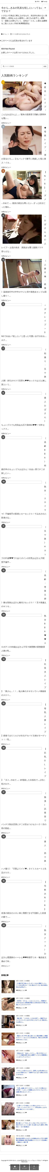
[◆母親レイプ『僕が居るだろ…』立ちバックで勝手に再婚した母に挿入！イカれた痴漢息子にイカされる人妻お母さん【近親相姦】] (22, 140)
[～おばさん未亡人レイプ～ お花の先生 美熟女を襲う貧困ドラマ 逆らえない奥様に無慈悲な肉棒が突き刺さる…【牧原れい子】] (22, 229)
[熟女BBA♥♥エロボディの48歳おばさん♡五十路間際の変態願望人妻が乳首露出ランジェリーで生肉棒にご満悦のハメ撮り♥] (22, 628)
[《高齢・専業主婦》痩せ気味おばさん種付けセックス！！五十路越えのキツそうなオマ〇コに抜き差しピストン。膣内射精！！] (22, 584)
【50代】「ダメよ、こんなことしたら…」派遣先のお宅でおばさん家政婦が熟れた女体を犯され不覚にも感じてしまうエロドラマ (32, 1002)
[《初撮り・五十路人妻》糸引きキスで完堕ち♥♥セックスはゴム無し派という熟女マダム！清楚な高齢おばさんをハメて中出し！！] (22, 362)
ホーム (5, 34)
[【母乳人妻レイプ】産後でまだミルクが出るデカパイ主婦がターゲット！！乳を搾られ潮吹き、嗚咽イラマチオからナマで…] (22, 717)
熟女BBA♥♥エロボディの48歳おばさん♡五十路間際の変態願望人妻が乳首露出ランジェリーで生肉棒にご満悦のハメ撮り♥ (32, 1140)
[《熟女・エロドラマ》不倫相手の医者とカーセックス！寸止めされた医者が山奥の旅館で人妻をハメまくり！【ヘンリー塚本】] (22, 495)
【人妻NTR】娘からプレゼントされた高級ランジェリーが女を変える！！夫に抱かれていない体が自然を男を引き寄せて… (32, 985)
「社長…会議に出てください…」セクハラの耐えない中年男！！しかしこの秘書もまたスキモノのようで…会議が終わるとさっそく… (31, 1090)
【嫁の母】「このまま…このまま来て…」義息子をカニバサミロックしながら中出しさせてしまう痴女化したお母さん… (32, 1020)
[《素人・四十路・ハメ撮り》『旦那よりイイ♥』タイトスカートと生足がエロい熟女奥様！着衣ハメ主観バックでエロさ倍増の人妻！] (22, 850)
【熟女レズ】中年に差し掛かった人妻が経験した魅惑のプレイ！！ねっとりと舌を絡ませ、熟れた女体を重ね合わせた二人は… (32, 1037)
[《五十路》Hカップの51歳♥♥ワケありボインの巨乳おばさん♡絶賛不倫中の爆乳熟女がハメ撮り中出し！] (22, 540)
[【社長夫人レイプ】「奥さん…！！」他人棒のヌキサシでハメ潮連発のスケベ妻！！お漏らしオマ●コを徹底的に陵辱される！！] (22, 673)
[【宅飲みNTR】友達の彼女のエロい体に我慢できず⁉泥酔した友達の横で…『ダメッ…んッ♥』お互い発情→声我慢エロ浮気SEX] (22, 894)
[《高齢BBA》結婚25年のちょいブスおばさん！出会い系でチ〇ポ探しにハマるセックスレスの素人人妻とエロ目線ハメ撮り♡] (22, 451)
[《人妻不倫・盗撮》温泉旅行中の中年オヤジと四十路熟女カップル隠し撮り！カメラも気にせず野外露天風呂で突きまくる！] (22, 273)
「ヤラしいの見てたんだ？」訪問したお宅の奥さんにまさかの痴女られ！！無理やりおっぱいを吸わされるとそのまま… (32, 1072)
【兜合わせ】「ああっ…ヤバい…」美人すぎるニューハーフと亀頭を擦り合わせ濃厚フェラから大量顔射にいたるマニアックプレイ (32, 1055)
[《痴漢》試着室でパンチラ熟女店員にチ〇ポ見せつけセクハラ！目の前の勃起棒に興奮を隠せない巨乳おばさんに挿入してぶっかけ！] (22, 806)
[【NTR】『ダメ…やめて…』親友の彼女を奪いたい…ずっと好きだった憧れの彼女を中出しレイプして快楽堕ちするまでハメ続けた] (22, 185)
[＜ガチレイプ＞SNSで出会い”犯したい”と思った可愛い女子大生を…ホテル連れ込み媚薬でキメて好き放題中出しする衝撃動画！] (22, 318)
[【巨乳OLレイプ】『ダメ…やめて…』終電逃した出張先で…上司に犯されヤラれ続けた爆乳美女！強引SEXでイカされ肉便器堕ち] (22, 761)
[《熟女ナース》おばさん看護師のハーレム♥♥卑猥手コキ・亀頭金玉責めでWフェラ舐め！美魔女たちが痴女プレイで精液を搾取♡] (22, 939)
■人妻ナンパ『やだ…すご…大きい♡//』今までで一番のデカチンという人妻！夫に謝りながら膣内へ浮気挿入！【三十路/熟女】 (32, 1125)
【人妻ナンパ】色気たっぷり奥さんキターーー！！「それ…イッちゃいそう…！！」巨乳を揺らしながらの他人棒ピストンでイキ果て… (31, 1107)
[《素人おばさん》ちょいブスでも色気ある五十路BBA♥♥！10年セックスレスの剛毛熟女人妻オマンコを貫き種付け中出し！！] (22, 406)
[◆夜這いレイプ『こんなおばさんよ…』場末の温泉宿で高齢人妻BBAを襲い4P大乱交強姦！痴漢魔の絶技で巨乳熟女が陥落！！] (22, 96)
